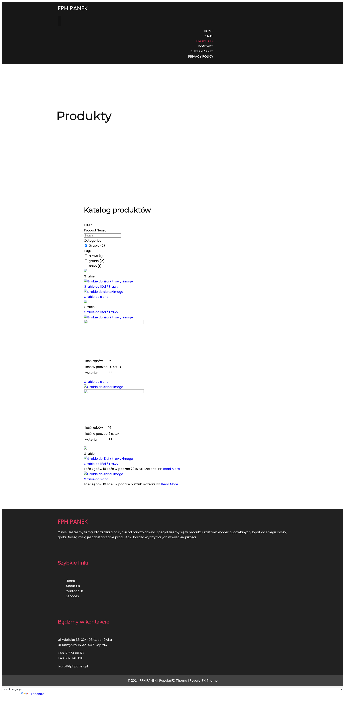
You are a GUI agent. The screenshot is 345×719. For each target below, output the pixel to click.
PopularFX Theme (173, 680)
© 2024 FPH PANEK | (143, 680)
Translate (36, 694)
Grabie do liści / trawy (101, 286)
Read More (171, 469)
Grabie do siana (96, 296)
